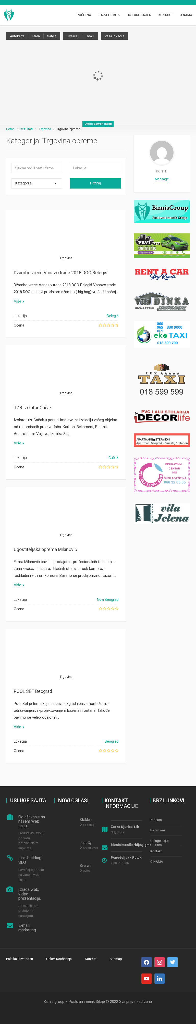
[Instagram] (159, 962)
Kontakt (165, 15)
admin (161, 170)
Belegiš (112, 316)
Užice (87, 870)
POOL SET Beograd (33, 691)
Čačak (113, 458)
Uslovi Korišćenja (59, 959)
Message (162, 179)
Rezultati (26, 129)
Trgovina (45, 129)
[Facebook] (146, 962)
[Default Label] (172, 962)
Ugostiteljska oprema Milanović (45, 549)
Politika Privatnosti (19, 959)
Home (10, 129)
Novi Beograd (107, 599)
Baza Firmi (107, 15)
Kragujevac (90, 848)
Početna (84, 15)
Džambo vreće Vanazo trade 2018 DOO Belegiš (60, 272)
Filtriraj (95, 183)
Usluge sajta (139, 15)
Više (17, 301)
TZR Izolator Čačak (33, 407)
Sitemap (116, 959)
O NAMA (186, 15)
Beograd (111, 741)
